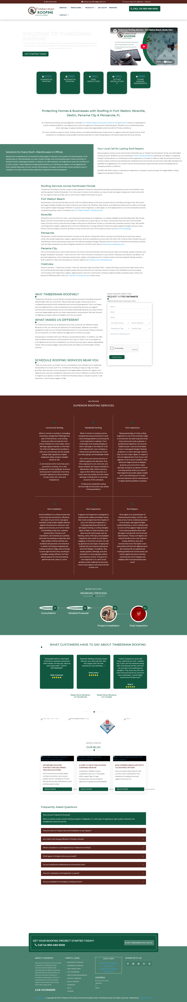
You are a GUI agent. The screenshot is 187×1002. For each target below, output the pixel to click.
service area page (124, 229)
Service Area (76, 8)
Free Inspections (93, 80)
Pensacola (102, 123)
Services (63, 8)
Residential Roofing (70, 80)
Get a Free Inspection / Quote (139, 943)
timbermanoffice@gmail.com (94, 2)
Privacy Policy (39, 998)
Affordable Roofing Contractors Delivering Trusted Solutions (54, 767)
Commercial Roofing (46, 80)
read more (50, 789)
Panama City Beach (108, 969)
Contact (63, 15)
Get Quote (102, 8)
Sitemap (70, 991)
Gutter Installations (117, 81)
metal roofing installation (143, 156)
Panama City (112, 123)
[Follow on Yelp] (149, 963)
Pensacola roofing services (113, 244)
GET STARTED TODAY (35, 54)
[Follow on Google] (138, 963)
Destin (123, 123)
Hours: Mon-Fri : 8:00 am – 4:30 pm (138, 2)
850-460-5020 (51, 2)
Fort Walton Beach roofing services (88, 210)
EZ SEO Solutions (146, 998)
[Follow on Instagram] (133, 963)
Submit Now (117, 357)
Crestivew (108, 972)
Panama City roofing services (100, 260)
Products (89, 8)
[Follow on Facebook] (127, 963)
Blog (69, 988)
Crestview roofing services (78, 275)
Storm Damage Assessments (140, 81)
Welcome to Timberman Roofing (56, 35)
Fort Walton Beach (90, 123)
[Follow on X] (144, 963)
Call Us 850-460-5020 (51, 945)
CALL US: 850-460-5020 (145, 8)
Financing (113, 8)
